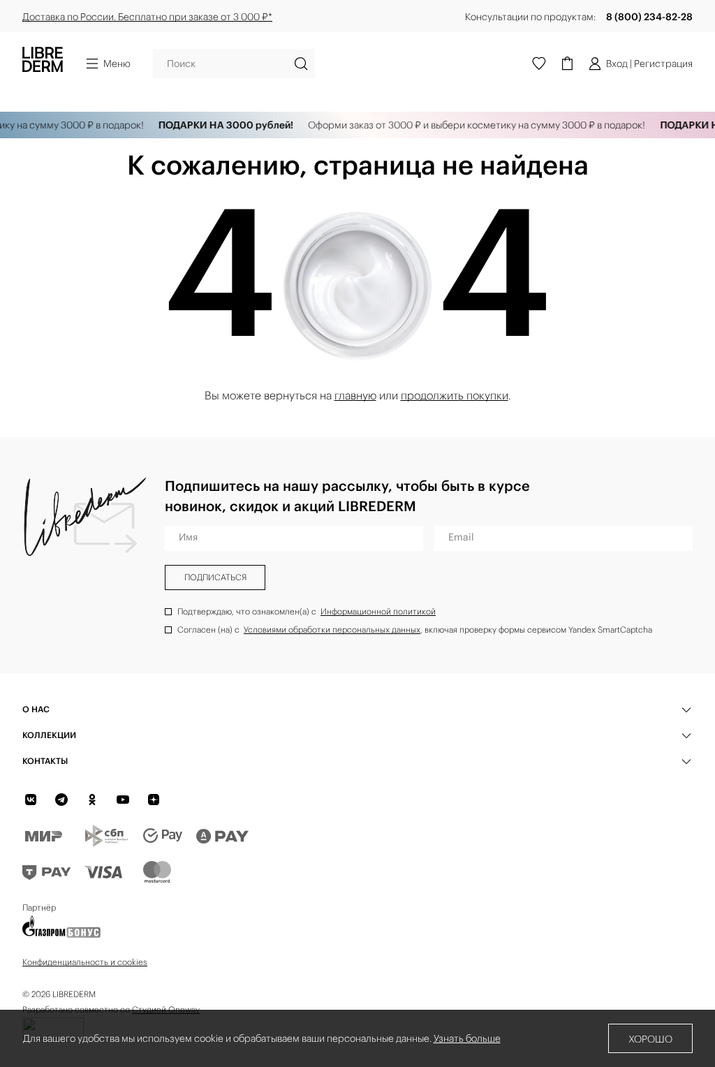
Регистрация (663, 63)
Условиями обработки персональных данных (332, 629)
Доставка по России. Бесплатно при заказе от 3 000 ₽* (147, 16)
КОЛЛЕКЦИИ (49, 735)
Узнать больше (467, 1038)
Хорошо (650, 1039)
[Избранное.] (539, 64)
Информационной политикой (378, 611)
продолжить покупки (454, 395)
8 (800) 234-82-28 (649, 16)
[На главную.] (42, 63)
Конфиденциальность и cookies (84, 962)
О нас (36, 709)
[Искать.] (301, 64)
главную (355, 395)
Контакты (45, 761)
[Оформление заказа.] (567, 64)
